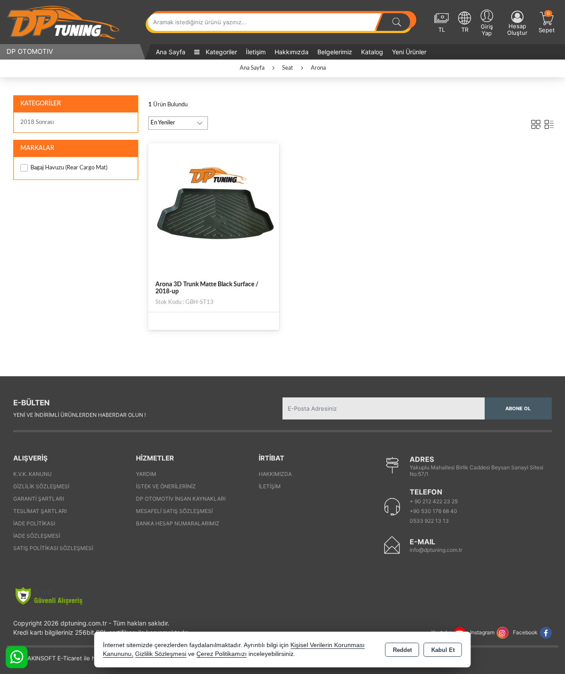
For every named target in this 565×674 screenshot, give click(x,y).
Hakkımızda (292, 52)
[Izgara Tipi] (536, 122)
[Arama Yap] (397, 22)
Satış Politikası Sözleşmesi (53, 548)
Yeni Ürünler (409, 52)
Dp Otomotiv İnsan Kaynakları (181, 498)
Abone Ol (518, 408)
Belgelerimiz (334, 52)
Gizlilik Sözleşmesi (41, 486)
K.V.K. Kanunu (32, 474)
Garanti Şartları (38, 498)
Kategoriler (220, 52)
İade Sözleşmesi (36, 535)
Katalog (372, 52)
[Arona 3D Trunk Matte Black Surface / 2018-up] (213, 208)
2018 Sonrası (37, 122)
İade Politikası (34, 523)
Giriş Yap (487, 30)
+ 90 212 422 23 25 (434, 501)
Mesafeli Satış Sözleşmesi (174, 511)
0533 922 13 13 (429, 520)
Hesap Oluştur (517, 29)
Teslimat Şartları (40, 511)
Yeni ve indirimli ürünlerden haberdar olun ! (79, 415)
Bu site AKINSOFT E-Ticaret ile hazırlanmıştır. (68, 658)
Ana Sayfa (170, 52)
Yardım (146, 474)
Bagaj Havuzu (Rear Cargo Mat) (68, 168)
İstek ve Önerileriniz (166, 486)
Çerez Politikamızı (221, 654)
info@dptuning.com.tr (436, 550)
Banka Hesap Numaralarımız (177, 523)
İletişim (256, 52)
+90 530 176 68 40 (433, 511)
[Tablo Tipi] (549, 122)
